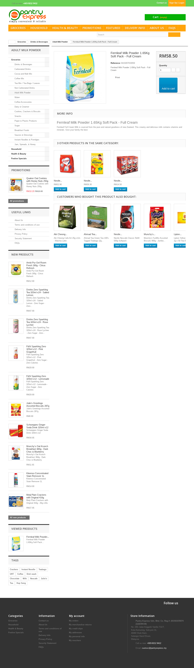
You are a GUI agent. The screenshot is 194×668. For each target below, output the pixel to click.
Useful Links (21, 212)
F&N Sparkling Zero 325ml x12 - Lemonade (37, 377)
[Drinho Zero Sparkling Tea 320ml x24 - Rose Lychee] (15, 326)
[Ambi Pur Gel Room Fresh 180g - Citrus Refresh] (15, 269)
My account (76, 616)
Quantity (163, 65)
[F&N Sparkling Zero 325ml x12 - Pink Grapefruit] (15, 353)
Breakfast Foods (21, 130)
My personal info (77, 636)
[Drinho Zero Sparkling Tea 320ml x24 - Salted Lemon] (15, 296)
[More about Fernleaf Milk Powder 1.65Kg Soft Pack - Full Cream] (15, 543)
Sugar (17, 125)
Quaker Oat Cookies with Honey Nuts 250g (37, 179)
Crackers (14, 569)
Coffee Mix (19, 78)
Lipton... (178, 234)
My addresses (75, 632)
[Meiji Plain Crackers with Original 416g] (15, 501)
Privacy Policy (20, 234)
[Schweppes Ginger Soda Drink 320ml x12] (15, 431)
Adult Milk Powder (22, 93)
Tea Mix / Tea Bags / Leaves (27, 83)
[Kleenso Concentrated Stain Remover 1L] (15, 480)
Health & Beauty (65, 28)
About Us (157, 28)
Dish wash (31, 574)
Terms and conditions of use (27, 225)
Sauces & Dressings (23, 135)
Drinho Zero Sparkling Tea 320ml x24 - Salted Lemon (37, 292)
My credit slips (76, 628)
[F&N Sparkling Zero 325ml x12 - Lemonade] (15, 382)
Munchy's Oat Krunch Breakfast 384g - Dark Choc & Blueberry (37, 449)
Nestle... (58, 180)
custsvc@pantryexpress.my (154, 648)
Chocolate (14, 578)
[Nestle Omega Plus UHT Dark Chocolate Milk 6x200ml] (127, 163)
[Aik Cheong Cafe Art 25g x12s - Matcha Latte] (67, 217)
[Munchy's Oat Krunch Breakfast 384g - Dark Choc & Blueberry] (15, 453)
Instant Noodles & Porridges (26, 140)
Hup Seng (21, 583)
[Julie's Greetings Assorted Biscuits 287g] (15, 409)
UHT (12, 574)
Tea (11, 583)
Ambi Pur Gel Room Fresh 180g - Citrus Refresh (36, 265)
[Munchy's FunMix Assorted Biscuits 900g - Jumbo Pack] (157, 217)
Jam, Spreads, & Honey (25, 144)
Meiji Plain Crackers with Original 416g (36, 496)
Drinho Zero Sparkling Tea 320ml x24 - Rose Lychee (37, 322)
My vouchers (75, 640)
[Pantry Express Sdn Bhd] (51, 16)
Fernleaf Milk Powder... (37, 537)
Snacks (17, 116)
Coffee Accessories (23, 102)
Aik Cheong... (60, 234)
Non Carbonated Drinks (24, 88)
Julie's (44, 578)
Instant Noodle (28, 569)
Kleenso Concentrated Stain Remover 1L (37, 474)
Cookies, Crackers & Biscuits (27, 111)
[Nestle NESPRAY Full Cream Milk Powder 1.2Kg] (97, 163)
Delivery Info (135, 28)
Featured (113, 28)
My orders (73, 621)
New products (22, 254)
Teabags (42, 569)
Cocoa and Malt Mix (23, 74)
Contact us (162, 3)
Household (39, 28)
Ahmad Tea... (90, 234)
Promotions (91, 28)
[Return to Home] (11, 42)
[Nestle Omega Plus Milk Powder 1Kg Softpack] (67, 163)
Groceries (18, 28)
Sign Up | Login (176, 3)
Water (17, 97)
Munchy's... (149, 234)
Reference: (115, 63)
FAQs (172, 28)
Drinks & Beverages (23, 64)
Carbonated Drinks (22, 69)
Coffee (20, 574)
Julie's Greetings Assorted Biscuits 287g (37, 404)
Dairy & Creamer (21, 107)
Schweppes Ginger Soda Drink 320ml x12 (37, 426)
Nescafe (33, 578)
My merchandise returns (80, 625)
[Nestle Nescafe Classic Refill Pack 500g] (127, 217)
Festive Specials (19, 158)
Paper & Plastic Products (25, 121)
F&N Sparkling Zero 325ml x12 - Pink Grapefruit (36, 349)
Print (117, 77)
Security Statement (23, 238)
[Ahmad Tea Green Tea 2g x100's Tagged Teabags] (97, 217)
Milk (25, 578)
